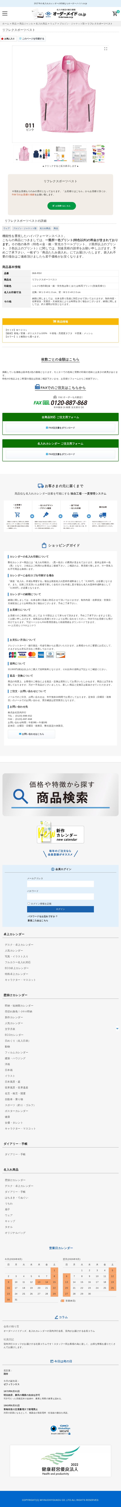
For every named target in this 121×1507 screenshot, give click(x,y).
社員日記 (9, 1339)
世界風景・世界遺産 (16, 1087)
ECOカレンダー (14, 1035)
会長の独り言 (11, 1326)
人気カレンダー (14, 950)
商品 (56, 228)
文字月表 (10, 1029)
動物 (7, 1046)
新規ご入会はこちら (38, 920)
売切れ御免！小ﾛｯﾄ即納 (18, 1011)
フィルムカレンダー (16, 1052)
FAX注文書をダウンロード (62, 427)
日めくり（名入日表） (18, 1040)
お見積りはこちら (63, 206)
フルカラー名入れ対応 (18, 962)
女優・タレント (14, 1122)
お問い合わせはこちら (33, 734)
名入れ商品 (45, 228)
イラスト (10, 1076)
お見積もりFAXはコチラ (23, 625)
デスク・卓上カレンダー (19, 944)
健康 (7, 1116)
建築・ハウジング (15, 1058)
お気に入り (9, 38)
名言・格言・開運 (15, 1093)
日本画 (9, 1070)
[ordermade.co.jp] (58, 17)
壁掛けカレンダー (15, 1180)
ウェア (6, 228)
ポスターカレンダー (16, 1111)
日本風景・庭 (12, 1081)
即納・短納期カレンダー (19, 1005)
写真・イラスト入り (16, 956)
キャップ (10, 1221)
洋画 (7, 1064)
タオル (9, 1227)
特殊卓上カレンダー (16, 974)
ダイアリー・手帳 (15, 1154)
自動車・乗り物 (14, 1099)
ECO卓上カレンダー (17, 968)
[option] (60, 94)
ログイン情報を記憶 (41, 903)
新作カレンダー (14, 1017)
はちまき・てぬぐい (16, 1197)
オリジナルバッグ (15, 1232)
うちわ (9, 1203)
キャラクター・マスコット (20, 980)
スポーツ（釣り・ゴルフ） (20, 1105)
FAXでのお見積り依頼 (23, 194)
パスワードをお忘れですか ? (42, 916)
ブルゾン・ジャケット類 (25, 228)
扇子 (7, 1209)
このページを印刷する (33, 38)
